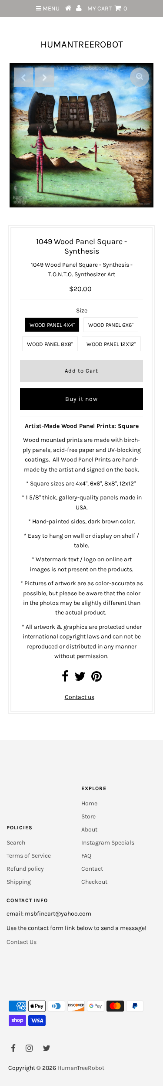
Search (16, 842)
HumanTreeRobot (81, 44)
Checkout (94, 882)
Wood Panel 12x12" (111, 344)
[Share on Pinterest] (96, 678)
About (89, 829)
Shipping (19, 882)
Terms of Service (29, 855)
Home (89, 803)
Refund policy (25, 868)
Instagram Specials (107, 842)
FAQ (86, 855)
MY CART (107, 8)
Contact (92, 868)
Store (88, 816)
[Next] (44, 77)
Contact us (79, 697)
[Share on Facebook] (65, 678)
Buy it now (81, 399)
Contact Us (22, 942)
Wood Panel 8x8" (50, 344)
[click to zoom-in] (139, 77)
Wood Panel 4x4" (52, 325)
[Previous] (23, 77)
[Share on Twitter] (80, 678)
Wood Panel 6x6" (110, 325)
